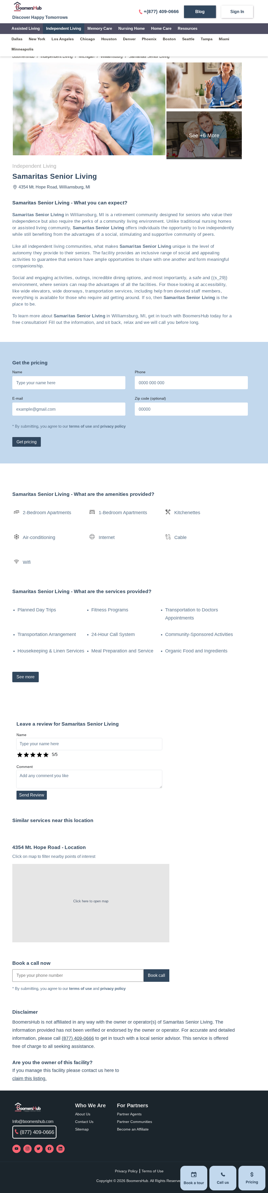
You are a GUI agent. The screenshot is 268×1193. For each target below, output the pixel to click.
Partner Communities (134, 1122)
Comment (24, 767)
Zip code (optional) (150, 398)
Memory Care (99, 28)
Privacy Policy (126, 1171)
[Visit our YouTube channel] (16, 1149)
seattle (188, 39)
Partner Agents (129, 1114)
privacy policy (113, 426)
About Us (82, 1114)
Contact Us (84, 1122)
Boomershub (23, 56)
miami (224, 39)
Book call (156, 975)
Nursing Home (131, 28)
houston (109, 39)
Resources (187, 28)
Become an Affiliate (133, 1129)
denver (129, 39)
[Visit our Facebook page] (49, 1149)
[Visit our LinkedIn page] (60, 1149)
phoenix (149, 39)
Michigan (86, 56)
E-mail (17, 398)
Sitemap (82, 1129)
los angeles (63, 39)
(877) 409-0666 (78, 1038)
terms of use (80, 426)
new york (37, 39)
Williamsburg (111, 56)
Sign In (237, 11)
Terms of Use (153, 1171)
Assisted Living (26, 28)
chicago (87, 39)
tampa (207, 39)
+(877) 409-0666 (161, 11)
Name (17, 372)
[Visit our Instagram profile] (27, 1149)
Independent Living (63, 28)
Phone (140, 372)
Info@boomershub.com (32, 1121)
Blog (200, 11)
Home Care (161, 28)
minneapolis (23, 49)
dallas (17, 39)
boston (169, 39)
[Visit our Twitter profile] (38, 1149)
